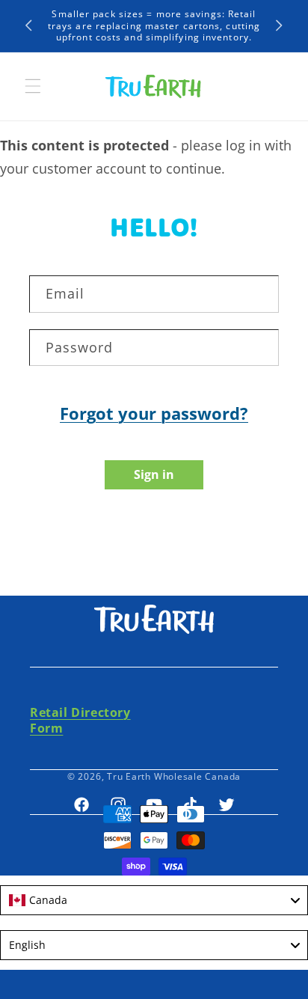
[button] (33, 86)
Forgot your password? (154, 413)
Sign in (154, 474)
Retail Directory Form (80, 720)
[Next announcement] (279, 25)
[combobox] (154, 900)
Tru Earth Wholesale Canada (174, 776)
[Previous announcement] (29, 25)
